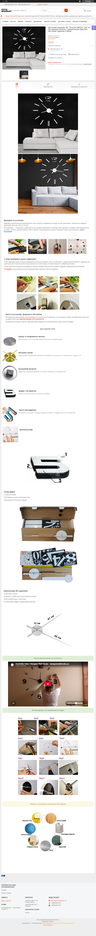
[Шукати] (66, 10)
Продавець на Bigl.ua (48, 921)
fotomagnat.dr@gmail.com (59, 900)
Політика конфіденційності (67, 923)
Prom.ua (57, 919)
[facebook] (2, 876)
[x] (4, 876)
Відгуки (20, 21)
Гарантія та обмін (50, 21)
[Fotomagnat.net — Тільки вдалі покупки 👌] (6, 10)
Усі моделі (8, 269)
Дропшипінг (38, 21)
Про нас (13, 21)
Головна (5, 21)
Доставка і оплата (64, 21)
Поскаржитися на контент (52, 923)
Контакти (28, 21)
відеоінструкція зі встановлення (32, 319)
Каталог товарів (6, 893)
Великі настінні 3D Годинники (15, 16)
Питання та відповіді (80, 21)
